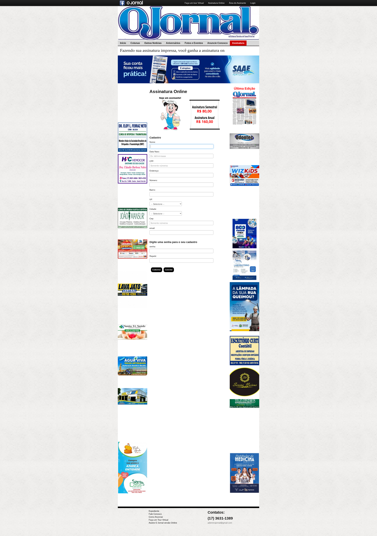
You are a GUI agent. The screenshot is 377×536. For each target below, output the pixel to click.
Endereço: (154, 171)
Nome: (152, 142)
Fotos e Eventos (194, 43)
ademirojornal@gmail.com (220, 523)
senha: (152, 246)
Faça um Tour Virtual (158, 520)
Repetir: (153, 256)
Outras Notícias (153, 43)
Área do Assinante (237, 3)
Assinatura (238, 43)
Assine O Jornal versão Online (163, 523)
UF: (151, 199)
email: (152, 228)
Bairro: (152, 190)
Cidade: (153, 209)
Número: (153, 180)
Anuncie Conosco (217, 43)
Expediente (154, 511)
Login (253, 3)
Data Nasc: (154, 151)
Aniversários (173, 43)
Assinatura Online (216, 3)
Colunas (135, 43)
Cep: (151, 218)
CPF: (151, 161)
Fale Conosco (155, 514)
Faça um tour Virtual (194, 3)
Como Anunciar (156, 517)
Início (123, 43)
